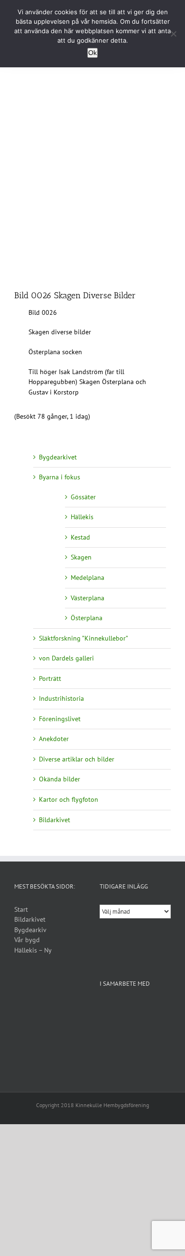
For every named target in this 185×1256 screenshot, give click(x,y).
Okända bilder (59, 779)
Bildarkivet (54, 820)
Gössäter (83, 497)
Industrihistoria (61, 698)
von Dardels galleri (66, 658)
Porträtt (50, 678)
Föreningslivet (60, 719)
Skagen (81, 557)
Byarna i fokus (59, 477)
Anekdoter (54, 738)
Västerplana (87, 598)
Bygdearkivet (58, 457)
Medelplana (87, 577)
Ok (92, 52)
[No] (173, 33)
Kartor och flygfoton (68, 799)
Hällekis (82, 517)
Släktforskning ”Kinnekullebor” (83, 638)
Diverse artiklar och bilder (76, 759)
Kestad (80, 537)
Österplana (86, 618)
